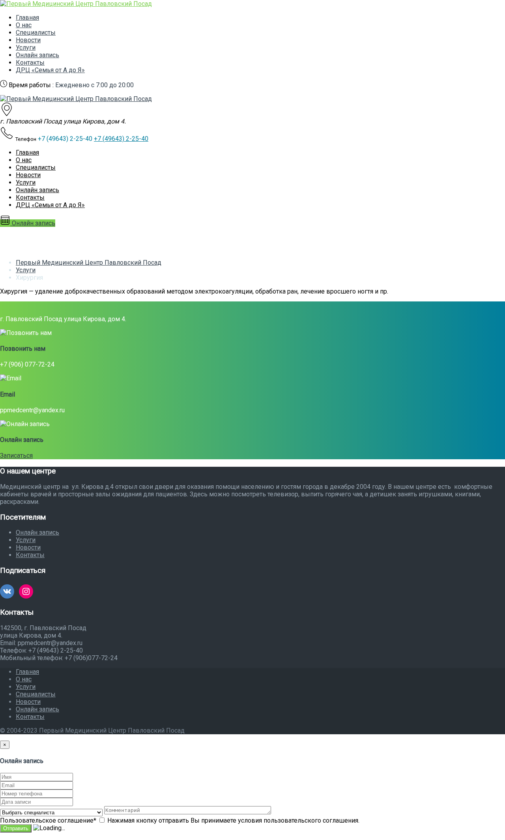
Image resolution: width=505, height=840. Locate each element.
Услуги (26, 47)
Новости (28, 40)
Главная (27, 17)
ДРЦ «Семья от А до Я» (50, 70)
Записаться (16, 455)
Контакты (30, 62)
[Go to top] (2, 836)
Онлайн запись (37, 55)
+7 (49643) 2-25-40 (121, 138)
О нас (24, 25)
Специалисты (36, 32)
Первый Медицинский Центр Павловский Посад (88, 262)
